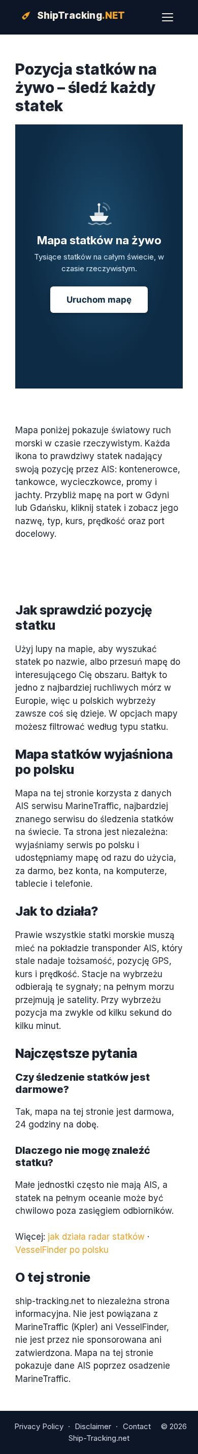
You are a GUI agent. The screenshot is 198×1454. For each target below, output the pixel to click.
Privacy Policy (38, 1426)
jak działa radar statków (96, 1237)
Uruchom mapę (99, 300)
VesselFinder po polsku (62, 1250)
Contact (137, 1426)
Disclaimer (93, 1426)
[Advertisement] (99, 406)
